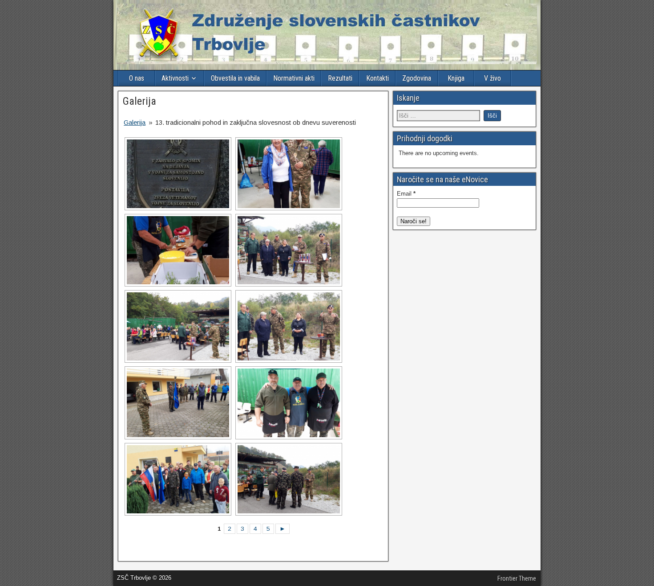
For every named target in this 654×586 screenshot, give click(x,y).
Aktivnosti (175, 78)
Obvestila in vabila (235, 78)
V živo (492, 78)
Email (406, 193)
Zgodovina (416, 78)
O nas (136, 78)
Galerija (139, 101)
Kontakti (377, 78)
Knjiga (456, 78)
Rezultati (340, 78)
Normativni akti (294, 78)
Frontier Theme (516, 578)
